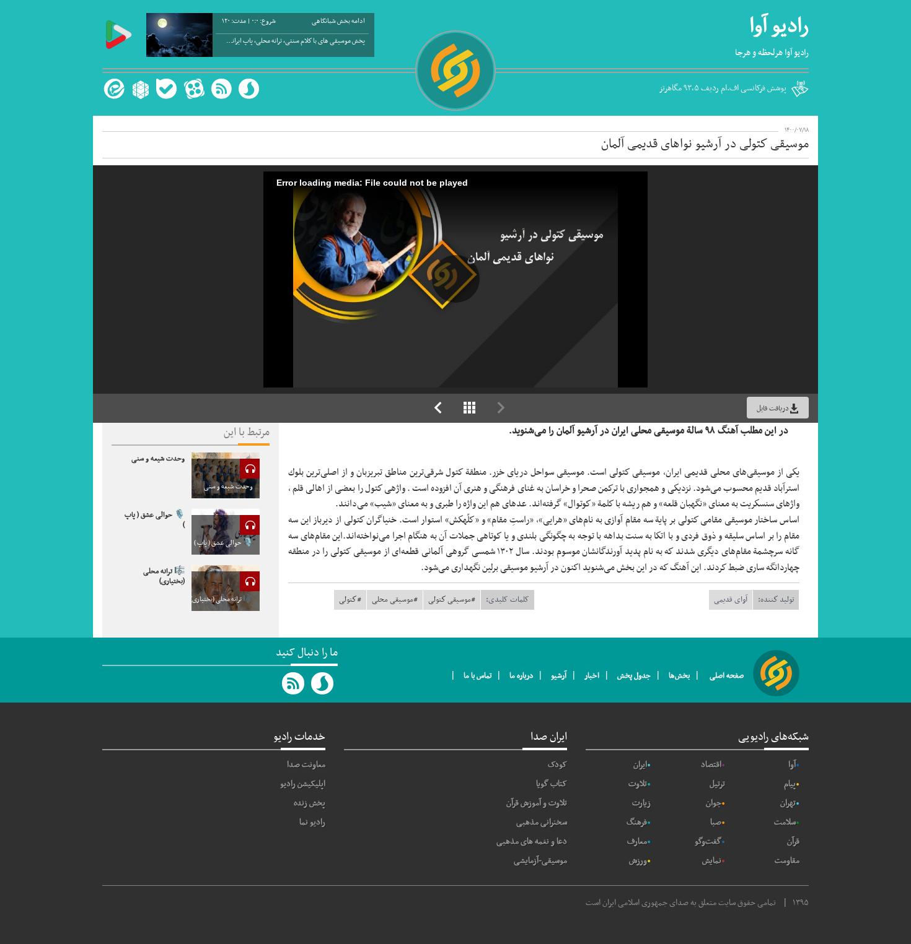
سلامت (785, 822)
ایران (640, 765)
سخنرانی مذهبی (541, 822)
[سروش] (249, 89)
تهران (788, 803)
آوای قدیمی (730, 600)
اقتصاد (711, 765)
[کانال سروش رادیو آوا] (323, 683)
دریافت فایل (773, 408)
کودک (557, 765)
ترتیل (717, 784)
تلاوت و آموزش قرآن (536, 803)
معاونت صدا (306, 765)
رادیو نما (312, 822)
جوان (713, 803)
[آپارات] (194, 89)
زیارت (641, 803)
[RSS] (221, 89)
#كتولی (350, 600)
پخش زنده (309, 803)
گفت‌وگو (708, 841)
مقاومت (787, 861)
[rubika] (139, 89)
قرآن (793, 841)
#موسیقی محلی (395, 600)
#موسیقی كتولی (451, 600)
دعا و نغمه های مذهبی (531, 841)
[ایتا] (112, 89)
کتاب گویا (551, 784)
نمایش (711, 861)
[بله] (166, 89)
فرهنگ (637, 822)
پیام (790, 784)
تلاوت (637, 784)
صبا (715, 822)
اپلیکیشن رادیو (302, 784)
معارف (637, 841)
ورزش (638, 861)
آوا (792, 765)
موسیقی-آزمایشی (540, 861)
